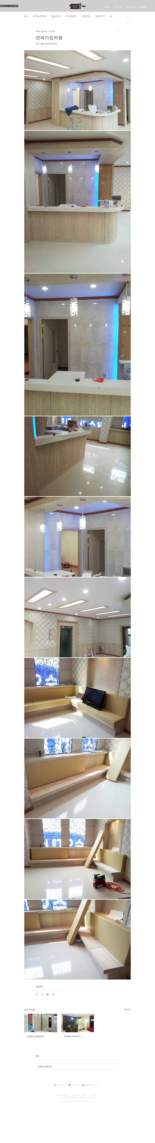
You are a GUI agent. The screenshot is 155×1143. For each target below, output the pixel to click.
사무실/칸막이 (40, 16)
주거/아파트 (71, 16)
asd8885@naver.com (91, 1085)
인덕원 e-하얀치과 (72, 1036)
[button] (128, 16)
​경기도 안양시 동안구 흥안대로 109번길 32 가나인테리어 (77, 1097)
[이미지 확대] (77, 90)
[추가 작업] (118, 31)
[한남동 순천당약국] (40, 1023)
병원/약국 (100, 16)
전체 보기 (127, 1009)
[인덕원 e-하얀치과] (77, 1023)
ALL (26, 16)
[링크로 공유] (53, 994)
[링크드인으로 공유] (48, 994)
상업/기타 (86, 16)
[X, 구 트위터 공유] (42, 994)
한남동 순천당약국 (35, 1036)
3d (110, 16)
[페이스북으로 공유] (37, 994)
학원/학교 (56, 16)
